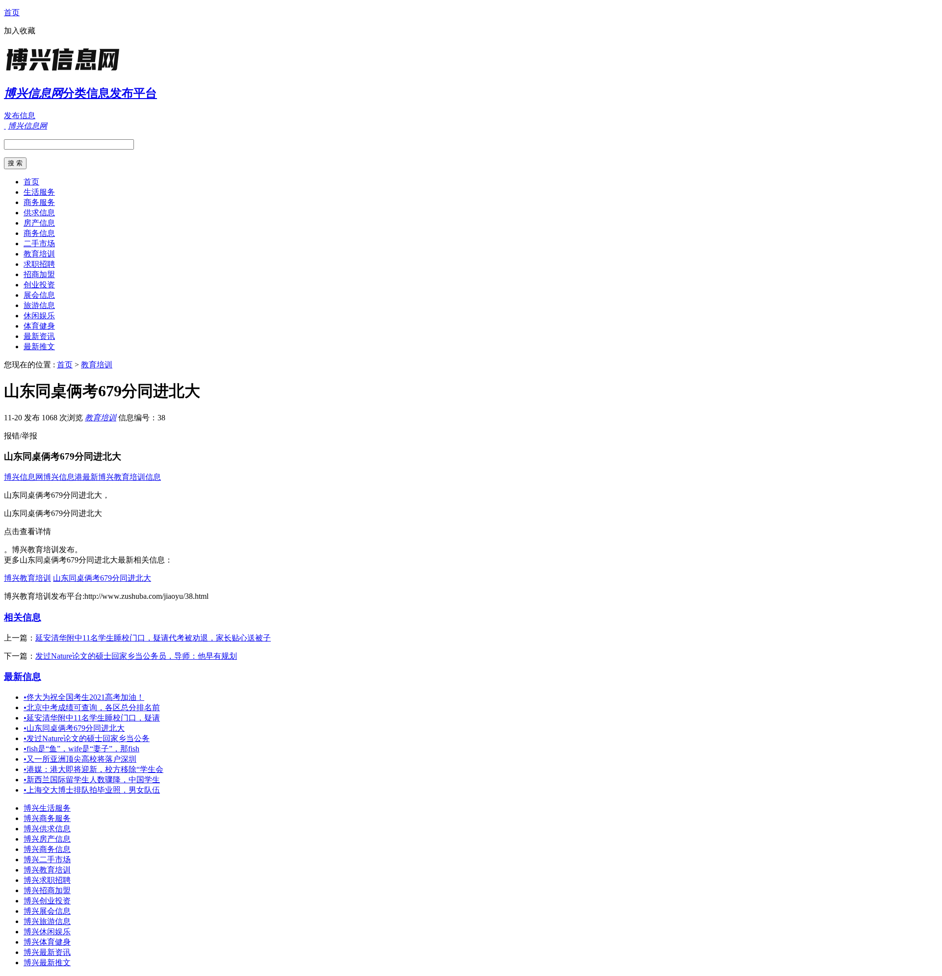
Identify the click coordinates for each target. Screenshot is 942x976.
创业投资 (39, 285)
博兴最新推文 (47, 962)
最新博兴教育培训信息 (121, 477)
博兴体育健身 (47, 942)
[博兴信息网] (65, 71)
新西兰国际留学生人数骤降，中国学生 (92, 779)
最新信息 (22, 676)
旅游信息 (39, 305)
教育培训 (39, 254)
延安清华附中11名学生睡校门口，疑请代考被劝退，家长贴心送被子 (153, 638)
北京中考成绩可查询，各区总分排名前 (92, 707)
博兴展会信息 (47, 911)
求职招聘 (39, 264)
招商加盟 (39, 274)
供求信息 (39, 212)
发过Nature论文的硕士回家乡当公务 (87, 738)
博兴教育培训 (27, 578)
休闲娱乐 (39, 315)
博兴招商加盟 (47, 890)
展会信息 (39, 295)
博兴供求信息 (47, 828)
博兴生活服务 (47, 808)
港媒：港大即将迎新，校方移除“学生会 (93, 769)
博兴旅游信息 (47, 921)
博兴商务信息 (47, 849)
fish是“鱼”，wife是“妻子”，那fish (81, 749)
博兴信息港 (62, 477)
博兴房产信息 (47, 839)
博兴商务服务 (47, 818)
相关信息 (22, 617)
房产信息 (39, 223)
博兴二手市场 (47, 859)
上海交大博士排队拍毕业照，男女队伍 (92, 790)
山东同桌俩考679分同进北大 (102, 578)
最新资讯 (39, 336)
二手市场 (39, 243)
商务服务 (39, 202)
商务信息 (39, 233)
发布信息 (19, 115)
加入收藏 (19, 30)
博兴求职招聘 (47, 880)
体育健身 (39, 326)
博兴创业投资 (47, 901)
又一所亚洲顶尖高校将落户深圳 (80, 759)
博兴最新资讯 (47, 952)
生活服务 (39, 192)
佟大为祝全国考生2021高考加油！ (84, 697)
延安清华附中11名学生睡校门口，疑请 (92, 718)
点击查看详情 (27, 531)
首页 (12, 12)
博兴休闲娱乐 (47, 931)
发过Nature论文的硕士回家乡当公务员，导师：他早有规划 (136, 656)
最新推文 (39, 346)
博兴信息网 (23, 477)
